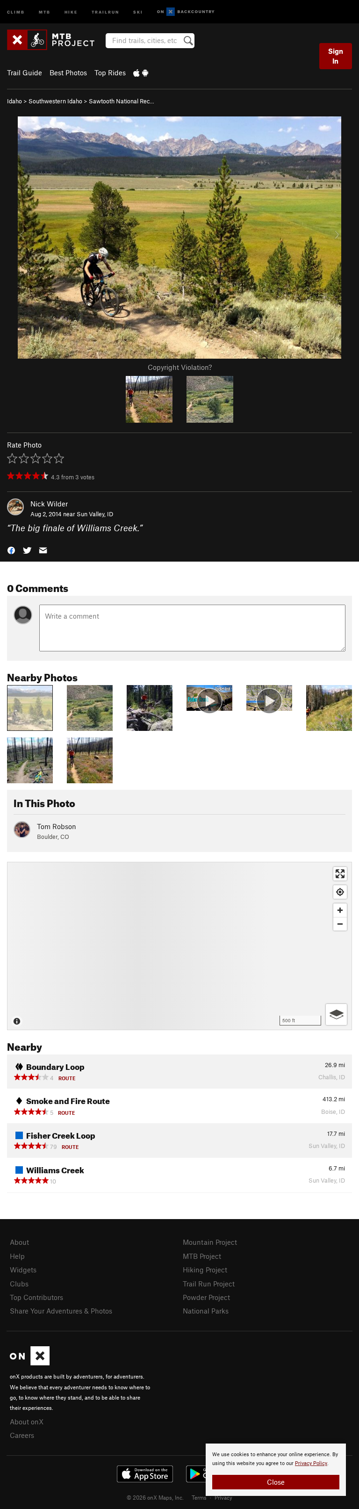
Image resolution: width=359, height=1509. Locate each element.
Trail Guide (24, 72)
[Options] (336, 1014)
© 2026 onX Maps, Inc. (155, 1497)
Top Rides (110, 72)
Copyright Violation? (180, 367)
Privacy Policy (311, 1463)
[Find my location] (340, 892)
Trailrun (105, 11)
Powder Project (206, 1297)
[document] (275, 1469)
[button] (11, 549)
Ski (138, 11)
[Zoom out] (340, 924)
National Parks (206, 1311)
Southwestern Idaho (55, 101)
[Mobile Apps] (140, 72)
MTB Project (202, 1256)
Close (276, 1482)
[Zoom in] (340, 910)
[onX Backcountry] (186, 11)
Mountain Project (210, 1242)
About (19, 1242)
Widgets (23, 1269)
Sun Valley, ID (95, 514)
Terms (199, 1497)
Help (17, 1256)
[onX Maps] (30, 1362)
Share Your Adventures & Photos (61, 1311)
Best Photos (68, 72)
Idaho (14, 101)
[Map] (179, 946)
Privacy (223, 1497)
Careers (22, 1435)
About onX (26, 1421)
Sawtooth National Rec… (121, 101)
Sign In (335, 56)
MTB (44, 11)
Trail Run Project (209, 1283)
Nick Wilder (49, 503)
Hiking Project (205, 1269)
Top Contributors (36, 1297)
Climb (16, 11)
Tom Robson (56, 826)
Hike (71, 11)
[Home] (55, 39)
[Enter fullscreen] (340, 874)
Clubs (19, 1283)
